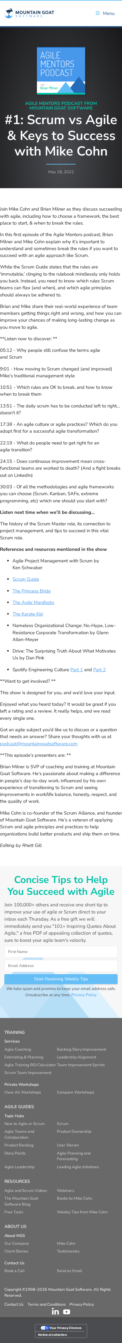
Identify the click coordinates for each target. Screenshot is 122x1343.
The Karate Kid (28, 614)
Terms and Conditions (47, 1304)
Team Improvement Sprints (81, 1064)
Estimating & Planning (23, 1057)
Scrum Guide (26, 579)
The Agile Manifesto (33, 602)
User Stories (68, 1145)
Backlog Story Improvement (81, 1049)
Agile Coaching (17, 1049)
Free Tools (13, 1212)
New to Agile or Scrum (24, 1123)
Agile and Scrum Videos (25, 1190)
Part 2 (99, 670)
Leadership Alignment (76, 1057)
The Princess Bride (32, 591)
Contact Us (13, 1304)
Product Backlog (18, 1145)
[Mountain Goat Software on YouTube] (66, 1311)
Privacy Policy (84, 995)
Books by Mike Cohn (74, 1198)
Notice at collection (52, 1334)
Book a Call (14, 1270)
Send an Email (69, 1270)
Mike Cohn (66, 1243)
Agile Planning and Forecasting (73, 1156)
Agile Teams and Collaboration (19, 1134)
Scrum (63, 1123)
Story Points (15, 1153)
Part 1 (76, 670)
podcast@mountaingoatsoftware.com (39, 744)
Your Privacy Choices (65, 1328)
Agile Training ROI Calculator (30, 1064)
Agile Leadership (19, 1166)
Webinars (65, 1190)
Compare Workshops (75, 1092)
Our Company (16, 1243)
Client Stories (16, 1251)
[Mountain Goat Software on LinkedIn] (55, 1311)
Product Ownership (74, 1131)
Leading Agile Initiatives (78, 1166)
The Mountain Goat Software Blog (21, 1201)
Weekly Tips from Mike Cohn (82, 1212)
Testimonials (68, 1251)
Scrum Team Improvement (27, 1072)
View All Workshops (22, 1092)
